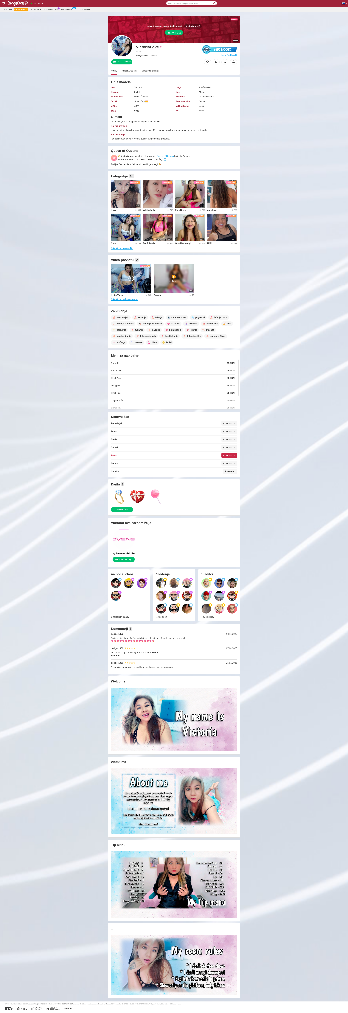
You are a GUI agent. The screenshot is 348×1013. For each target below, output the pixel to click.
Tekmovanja (66, 9)
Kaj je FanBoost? (229, 55)
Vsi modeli (7, 9)
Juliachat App (84, 9)
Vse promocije (51, 9)
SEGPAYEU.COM (67, 1004)
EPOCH (57, 1004)
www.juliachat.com (40, 1004)
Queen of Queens (165, 156)
